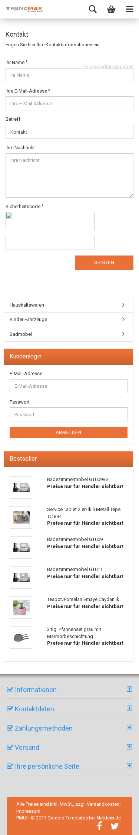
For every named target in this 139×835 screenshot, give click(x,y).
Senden (104, 262)
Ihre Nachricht (20, 147)
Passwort (20, 402)
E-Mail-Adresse (26, 373)
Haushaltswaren (27, 305)
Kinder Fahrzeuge (28, 319)
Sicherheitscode (24, 206)
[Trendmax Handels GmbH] (24, 9)
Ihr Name (16, 62)
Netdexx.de (109, 818)
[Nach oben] (124, 824)
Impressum (28, 811)
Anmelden (69, 432)
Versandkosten (103, 804)
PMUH (23, 818)
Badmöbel (21, 334)
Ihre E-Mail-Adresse (27, 91)
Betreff (13, 119)
